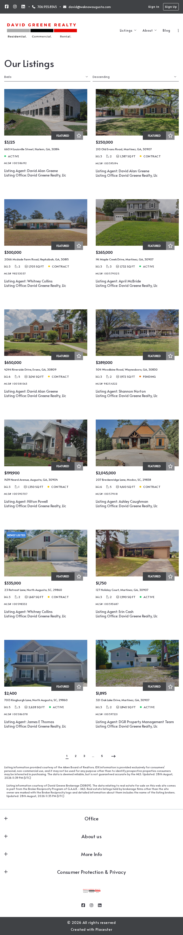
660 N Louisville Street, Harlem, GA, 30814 (31, 149)
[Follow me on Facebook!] (7, 7)
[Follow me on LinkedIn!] (23, 7)
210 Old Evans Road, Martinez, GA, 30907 (124, 149)
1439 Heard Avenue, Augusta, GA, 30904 (31, 479)
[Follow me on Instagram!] (15, 7)
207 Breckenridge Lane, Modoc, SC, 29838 (123, 479)
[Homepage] (41, 30)
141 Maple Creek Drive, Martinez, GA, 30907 (125, 259)
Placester (104, 929)
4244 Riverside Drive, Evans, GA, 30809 (30, 369)
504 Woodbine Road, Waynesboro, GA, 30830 (127, 369)
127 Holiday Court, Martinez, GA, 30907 (122, 590)
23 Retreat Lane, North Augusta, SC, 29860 (33, 590)
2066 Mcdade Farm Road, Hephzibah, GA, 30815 (36, 259)
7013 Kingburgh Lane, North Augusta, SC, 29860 (36, 700)
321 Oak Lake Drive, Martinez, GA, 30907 (123, 700)
